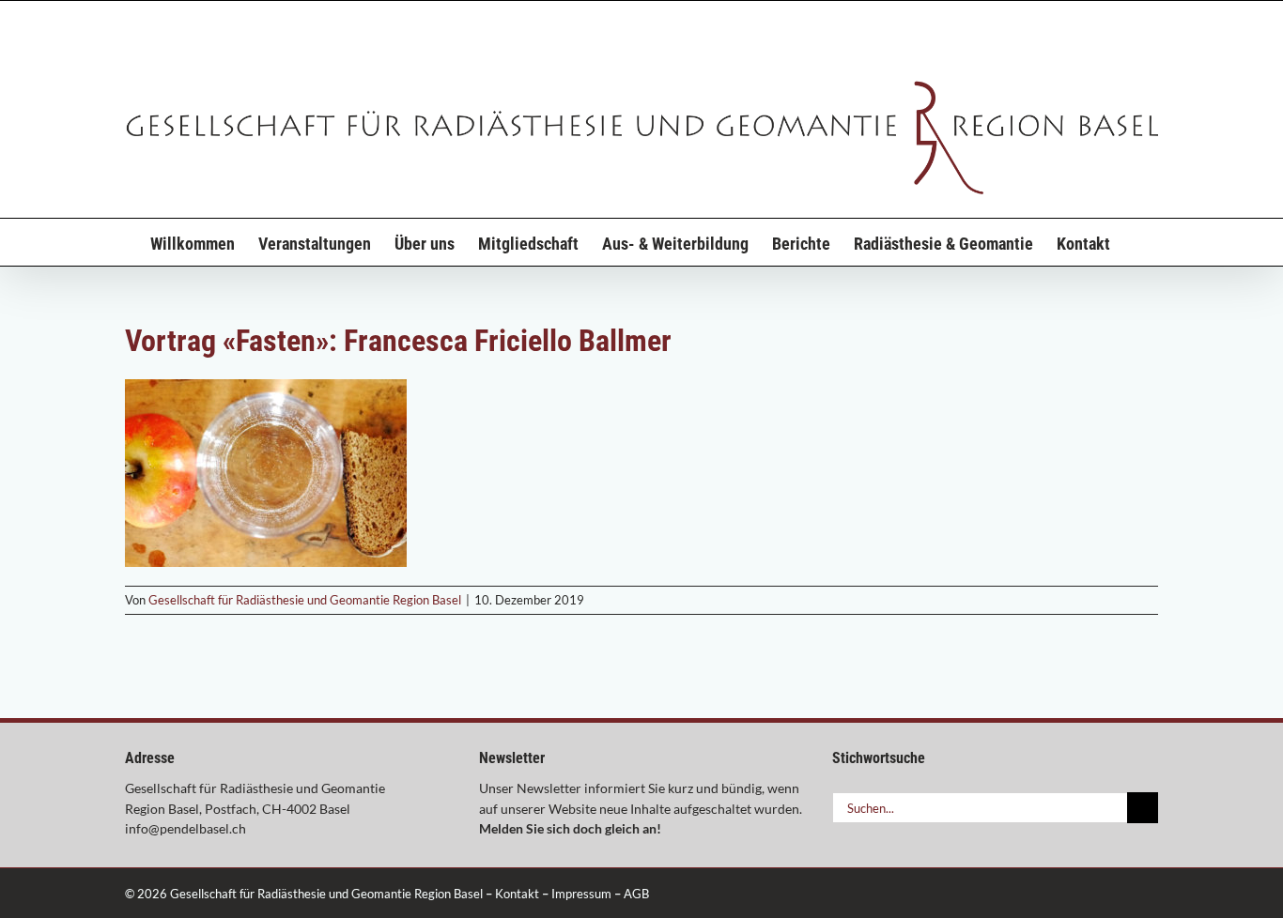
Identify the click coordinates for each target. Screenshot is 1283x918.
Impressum (581, 893)
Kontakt (517, 893)
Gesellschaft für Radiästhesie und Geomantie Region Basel (304, 599)
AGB (636, 893)
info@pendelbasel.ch (185, 828)
